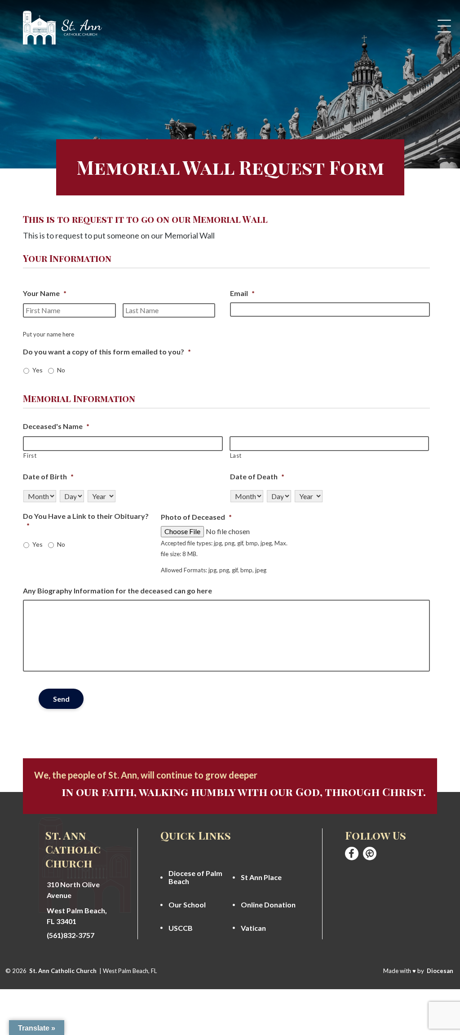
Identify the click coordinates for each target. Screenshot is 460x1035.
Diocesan (440, 970)
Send (61, 698)
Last (236, 455)
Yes (37, 370)
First (29, 455)
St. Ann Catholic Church (63, 970)
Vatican (253, 928)
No (61, 370)
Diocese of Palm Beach (195, 877)
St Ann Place (261, 877)
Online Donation (268, 905)
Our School (187, 905)
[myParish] (369, 853)
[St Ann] (351, 853)
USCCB (180, 928)
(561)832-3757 (70, 935)
